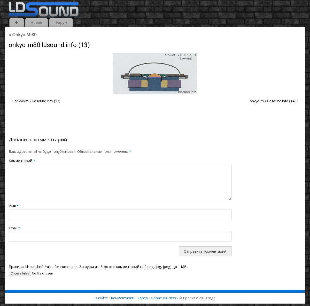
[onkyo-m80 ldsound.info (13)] (155, 73)
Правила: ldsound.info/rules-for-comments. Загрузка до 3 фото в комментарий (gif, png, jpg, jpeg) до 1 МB (97, 266)
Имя (14, 206)
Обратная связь (164, 298)
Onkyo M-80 (23, 34)
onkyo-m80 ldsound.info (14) (272, 101)
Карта (143, 298)
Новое (36, 22)
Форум (61, 22)
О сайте (101, 298)
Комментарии (122, 298)
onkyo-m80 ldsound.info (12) (37, 101)
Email (14, 228)
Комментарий (22, 160)
